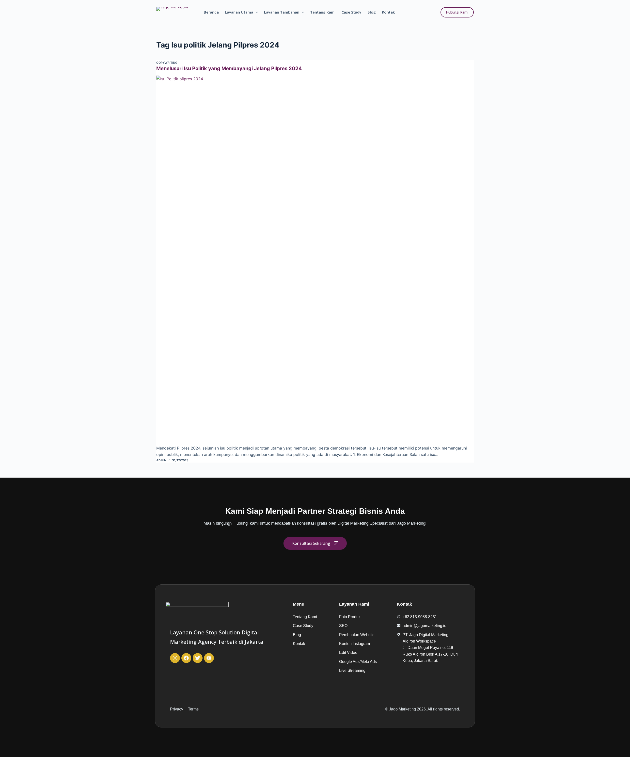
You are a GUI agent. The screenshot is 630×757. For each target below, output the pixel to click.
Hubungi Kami (457, 12)
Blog (371, 12)
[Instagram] (175, 658)
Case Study (351, 12)
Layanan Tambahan (281, 12)
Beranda (211, 12)
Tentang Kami (322, 12)
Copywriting (166, 62)
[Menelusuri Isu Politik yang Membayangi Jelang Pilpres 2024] (315, 260)
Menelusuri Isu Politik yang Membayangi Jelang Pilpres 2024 (229, 68)
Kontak (388, 12)
